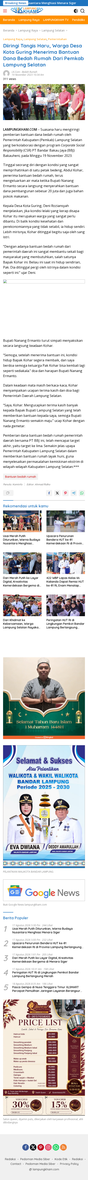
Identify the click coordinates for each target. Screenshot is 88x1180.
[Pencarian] (82, 11)
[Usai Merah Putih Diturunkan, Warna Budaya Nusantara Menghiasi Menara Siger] (22, 521)
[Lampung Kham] (26, 10)
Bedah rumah (29, 72)
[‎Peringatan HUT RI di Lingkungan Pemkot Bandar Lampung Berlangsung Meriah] (65, 605)
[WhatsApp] (56, 1147)
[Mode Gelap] (75, 11)
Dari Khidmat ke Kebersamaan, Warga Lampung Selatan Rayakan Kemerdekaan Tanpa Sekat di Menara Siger (22, 623)
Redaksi (10, 1159)
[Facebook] (25, 1147)
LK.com (16, 72)
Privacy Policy (69, 1164)
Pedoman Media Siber (35, 1159)
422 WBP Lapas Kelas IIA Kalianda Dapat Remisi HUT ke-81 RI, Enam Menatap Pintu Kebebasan (65, 581)
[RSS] (63, 1147)
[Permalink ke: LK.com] (6, 73)
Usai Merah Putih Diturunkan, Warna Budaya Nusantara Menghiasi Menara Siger (21, 539)
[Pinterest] (40, 1147)
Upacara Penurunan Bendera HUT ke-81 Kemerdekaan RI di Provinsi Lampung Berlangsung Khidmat (65, 539)
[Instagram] (48, 1147)
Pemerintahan (57, 39)
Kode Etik (61, 1159)
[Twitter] (33, 1147)
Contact (15, 1164)
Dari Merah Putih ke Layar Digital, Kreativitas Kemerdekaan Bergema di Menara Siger (21, 581)
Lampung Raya (12, 39)
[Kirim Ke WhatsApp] (82, 493)
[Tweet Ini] (57, 493)
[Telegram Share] (74, 493)
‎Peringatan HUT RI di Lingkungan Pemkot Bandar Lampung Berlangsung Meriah (65, 623)
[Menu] (6, 10)
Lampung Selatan (35, 39)
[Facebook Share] (49, 493)
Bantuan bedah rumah (20, 477)
